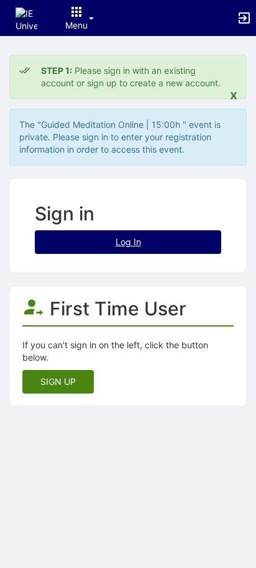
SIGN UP (58, 381)
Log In (128, 242)
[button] (26, 17)
